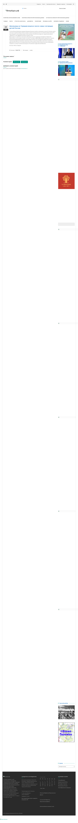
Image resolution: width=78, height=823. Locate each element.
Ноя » (44, 788)
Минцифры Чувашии (62, 783)
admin (31, 50)
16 (49, 782)
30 (49, 785)
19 (40, 784)
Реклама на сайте (47, 21)
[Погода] (24, 8)
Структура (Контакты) (50, 4)
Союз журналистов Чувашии (64, 787)
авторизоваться (24, 68)
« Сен (41, 788)
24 (51, 784)
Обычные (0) (24, 61)
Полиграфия (69, 4)
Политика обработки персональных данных (33, 17)
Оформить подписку (61, 4)
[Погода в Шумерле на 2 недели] (62, 8)
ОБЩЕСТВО (17, 50)
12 (40, 782)
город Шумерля (61, 780)
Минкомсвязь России (62, 785)
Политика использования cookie (11, 17)
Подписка (39, 4)
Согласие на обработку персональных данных (57, 17)
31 (51, 785)
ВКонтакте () (16, 61)
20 (42, 784)
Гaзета (43, 4)
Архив (67, 21)
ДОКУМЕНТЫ (30, 21)
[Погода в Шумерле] (44, 6)
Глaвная (5, 21)
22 (47, 784)
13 (42, 782)
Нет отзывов (25, 50)
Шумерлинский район (63, 782)
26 (40, 785)
